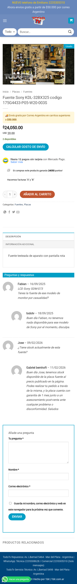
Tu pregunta (15, 438)
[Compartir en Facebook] (9, 212)
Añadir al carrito (37, 194)
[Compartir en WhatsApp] (4, 212)
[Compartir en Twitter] (13, 212)
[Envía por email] (17, 212)
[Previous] (3, 551)
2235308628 (32, 561)
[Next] (74, 551)
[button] (5, 20)
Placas (16, 91)
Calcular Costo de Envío (25, 147)
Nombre (13, 469)
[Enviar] (70, 31)
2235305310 (60, 561)
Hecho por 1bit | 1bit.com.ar (48, 579)
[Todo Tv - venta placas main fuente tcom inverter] (38, 20)
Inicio (6, 91)
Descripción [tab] (13, 236)
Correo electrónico (19, 486)
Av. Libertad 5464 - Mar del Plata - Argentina (48, 557)
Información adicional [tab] (20, 244)
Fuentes (27, 91)
